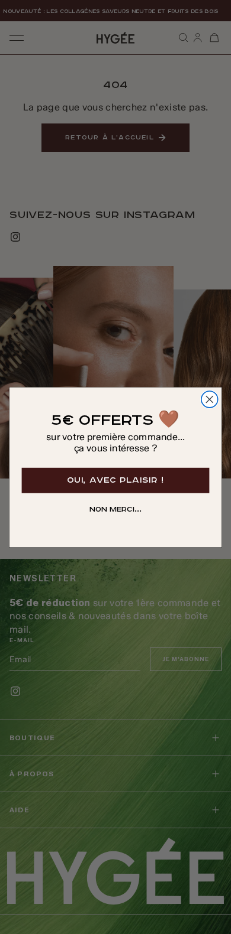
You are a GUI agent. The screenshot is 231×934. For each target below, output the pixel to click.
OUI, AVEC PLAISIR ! (115, 479)
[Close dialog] (209, 399)
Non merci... (115, 509)
